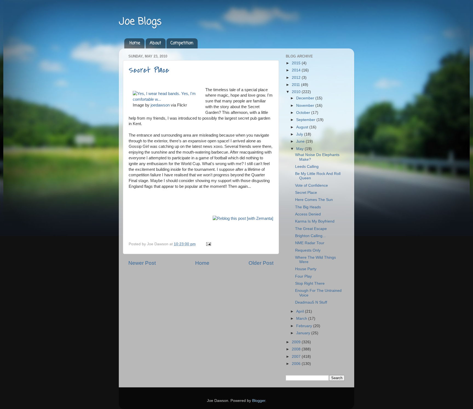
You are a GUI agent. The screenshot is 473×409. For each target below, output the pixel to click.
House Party (305, 269)
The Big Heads (308, 207)
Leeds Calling (307, 167)
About (155, 43)
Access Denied (308, 214)
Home (134, 43)
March (302, 318)
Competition (182, 43)
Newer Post (142, 263)
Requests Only (308, 250)
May (300, 149)
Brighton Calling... (310, 236)
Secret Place (149, 70)
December (305, 98)
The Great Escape (311, 229)
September (306, 120)
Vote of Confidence (311, 185)
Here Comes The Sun (314, 200)
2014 (297, 70)
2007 (297, 357)
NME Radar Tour (309, 243)
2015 (297, 63)
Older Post (261, 263)
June (301, 141)
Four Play (303, 276)
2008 (297, 349)
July (300, 134)
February (304, 326)
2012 (297, 78)
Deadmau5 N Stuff (311, 302)
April (300, 311)
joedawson (160, 105)
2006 (297, 364)
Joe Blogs (140, 21)
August (302, 127)
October (303, 113)
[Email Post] (207, 244)
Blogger (258, 401)
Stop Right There (310, 283)
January (303, 333)
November (305, 105)
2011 (296, 85)
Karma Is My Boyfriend (314, 221)
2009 (297, 342)
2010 (297, 92)
